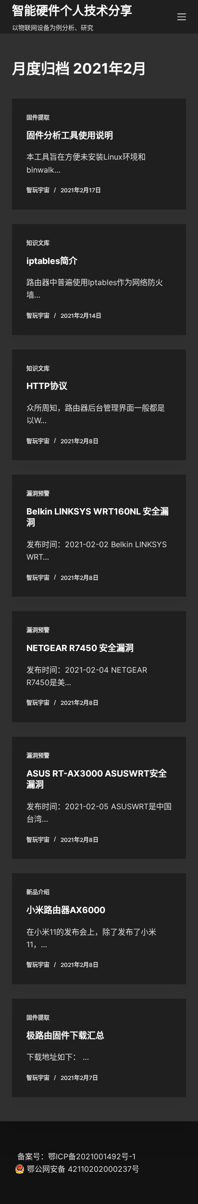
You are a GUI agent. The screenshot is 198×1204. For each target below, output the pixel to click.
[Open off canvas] (181, 17)
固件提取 (38, 117)
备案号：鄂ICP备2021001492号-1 (76, 1156)
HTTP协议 (46, 386)
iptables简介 (51, 261)
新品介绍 (38, 892)
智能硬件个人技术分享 (72, 10)
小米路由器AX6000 (65, 910)
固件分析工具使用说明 (69, 135)
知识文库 (38, 243)
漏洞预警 (38, 493)
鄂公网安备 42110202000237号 (83, 1169)
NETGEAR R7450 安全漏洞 (80, 648)
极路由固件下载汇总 (65, 1035)
